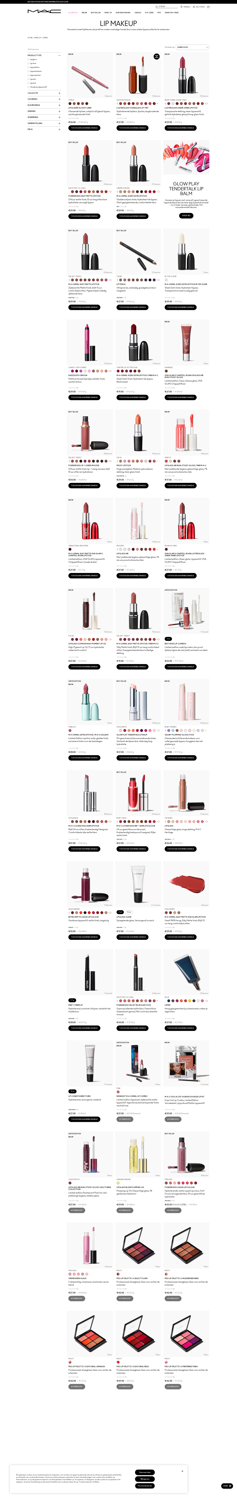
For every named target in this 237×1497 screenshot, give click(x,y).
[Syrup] (82, 103)
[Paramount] (137, 191)
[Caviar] (150, 280)
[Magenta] (202, 1000)
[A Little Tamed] (89, 461)
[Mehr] (101, 280)
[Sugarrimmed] (85, 639)
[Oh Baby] (168, 821)
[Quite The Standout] (80, 912)
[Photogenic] (150, 730)
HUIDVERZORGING (123, 12)
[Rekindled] (101, 461)
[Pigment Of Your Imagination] (181, 103)
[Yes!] (89, 639)
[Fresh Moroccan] (154, 461)
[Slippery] (80, 639)
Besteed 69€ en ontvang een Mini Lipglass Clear (48, 2)
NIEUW (84, 12)
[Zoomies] (145, 103)
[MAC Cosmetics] (44, 11)
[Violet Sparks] (198, 730)
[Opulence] (72, 821)
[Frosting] (170, 461)
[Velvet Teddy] (72, 280)
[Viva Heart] (166, 912)
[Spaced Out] (89, 371)
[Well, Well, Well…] (189, 103)
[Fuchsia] (177, 1000)
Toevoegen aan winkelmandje (84, 128)
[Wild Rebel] (150, 1000)
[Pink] (118, 1091)
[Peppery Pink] (145, 1000)
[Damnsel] (166, 371)
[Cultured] (189, 821)
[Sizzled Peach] (124, 103)
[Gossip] (150, 821)
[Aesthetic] (174, 461)
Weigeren (144, 1479)
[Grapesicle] (76, 639)
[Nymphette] (177, 821)
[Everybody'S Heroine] (133, 639)
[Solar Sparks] (194, 730)
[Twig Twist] (93, 280)
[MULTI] (118, 1274)
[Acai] (70, 103)
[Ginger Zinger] (118, 1183)
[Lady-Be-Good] (76, 912)
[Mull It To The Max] (76, 280)
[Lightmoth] (70, 1183)
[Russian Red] (150, 639)
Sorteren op (170, 47)
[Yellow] (189, 1000)
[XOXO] (133, 103)
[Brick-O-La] (126, 371)
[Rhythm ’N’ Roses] (170, 1183)
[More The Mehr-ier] (178, 1183)
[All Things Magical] (198, 821)
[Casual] (178, 461)
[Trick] (141, 730)
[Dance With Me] (93, 912)
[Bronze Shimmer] (133, 461)
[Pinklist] (70, 730)
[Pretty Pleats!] (80, 461)
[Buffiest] (97, 461)
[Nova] (173, 730)
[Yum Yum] (106, 639)
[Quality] (141, 549)
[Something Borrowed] (85, 461)
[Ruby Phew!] (97, 912)
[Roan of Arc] (166, 549)
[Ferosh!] (166, 1183)
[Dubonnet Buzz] (97, 191)
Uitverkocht (125, 1119)
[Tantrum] (93, 639)
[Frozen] (124, 549)
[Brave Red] (145, 191)
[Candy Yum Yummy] (72, 371)
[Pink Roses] (174, 1183)
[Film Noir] (141, 191)
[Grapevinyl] (154, 103)
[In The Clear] (166, 280)
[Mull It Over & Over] (106, 821)
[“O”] (120, 461)
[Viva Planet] (174, 912)
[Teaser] (85, 821)
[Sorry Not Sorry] (191, 1183)
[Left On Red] (154, 191)
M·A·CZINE (149, 12)
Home (30, 38)
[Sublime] (133, 549)
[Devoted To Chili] (72, 191)
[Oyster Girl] (185, 821)
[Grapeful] (76, 371)
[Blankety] (133, 191)
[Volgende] (158, 103)
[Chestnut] (86, 103)
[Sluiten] (182, 1471)
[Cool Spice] (74, 103)
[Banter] (124, 730)
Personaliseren (145, 1486)
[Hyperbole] (154, 821)
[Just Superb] (78, 1274)
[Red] (185, 1000)
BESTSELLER (96, 12)
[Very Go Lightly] (173, 821)
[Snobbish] (137, 549)
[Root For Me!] (145, 280)
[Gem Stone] (93, 371)
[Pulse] (72, 639)
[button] (227, 1486)
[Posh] (76, 821)
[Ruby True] (120, 821)
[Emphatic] (145, 821)
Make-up (37, 38)
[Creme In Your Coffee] (139, 371)
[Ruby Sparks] (189, 730)
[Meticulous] (80, 821)
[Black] (194, 1000)
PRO (159, 12)
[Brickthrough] (106, 191)
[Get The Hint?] (106, 280)
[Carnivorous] (101, 912)
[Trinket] (137, 103)
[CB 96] (137, 461)
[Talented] (150, 549)
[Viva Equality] (178, 912)
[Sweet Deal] (97, 280)
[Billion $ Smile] (187, 1183)
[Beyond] (145, 730)
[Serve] (137, 730)
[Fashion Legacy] (89, 912)
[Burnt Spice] (106, 912)
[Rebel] (130, 371)
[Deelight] (82, 1274)
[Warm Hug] (76, 461)
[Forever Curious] (154, 639)
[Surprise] (173, 103)
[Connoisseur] (101, 821)
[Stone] (124, 280)
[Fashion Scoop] (86, 1274)
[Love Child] (202, 821)
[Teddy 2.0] (85, 191)
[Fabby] (141, 461)
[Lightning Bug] (106, 371)
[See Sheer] (150, 103)
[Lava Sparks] (181, 730)
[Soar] (89, 280)
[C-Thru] (181, 821)
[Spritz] (166, 461)
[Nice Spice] (124, 1000)
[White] (198, 1000)
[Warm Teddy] (80, 280)
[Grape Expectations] (154, 280)
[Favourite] (120, 730)
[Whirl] (85, 280)
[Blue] (168, 1000)
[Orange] (181, 1000)
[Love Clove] (137, 1000)
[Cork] (120, 280)
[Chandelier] (97, 371)
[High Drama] (72, 912)
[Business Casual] (129, 103)
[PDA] (177, 103)
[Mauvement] (97, 639)
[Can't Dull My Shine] (185, 103)
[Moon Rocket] (101, 371)
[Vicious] (89, 821)
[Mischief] (97, 821)
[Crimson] (173, 1000)
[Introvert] (129, 730)
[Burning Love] (195, 1183)
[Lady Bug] (198, 103)
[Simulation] (177, 730)
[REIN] (93, 821)
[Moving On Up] (101, 191)
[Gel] (145, 461)
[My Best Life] (89, 191)
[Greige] (137, 280)
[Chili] (137, 639)
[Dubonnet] (122, 371)
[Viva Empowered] (170, 912)
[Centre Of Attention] (150, 191)
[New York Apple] (150, 461)
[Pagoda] (70, 1274)
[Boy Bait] (101, 639)
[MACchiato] (78, 103)
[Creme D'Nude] (120, 191)
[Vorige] (118, 103)
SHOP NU (186, 216)
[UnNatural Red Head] (70, 549)
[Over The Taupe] (106, 461)
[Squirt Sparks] (202, 730)
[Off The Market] (93, 191)
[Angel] (124, 461)
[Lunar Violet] (80, 371)
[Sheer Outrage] (120, 1000)
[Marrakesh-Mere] (154, 1000)
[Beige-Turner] (133, 280)
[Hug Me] (194, 103)
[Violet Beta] (168, 730)
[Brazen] (141, 821)
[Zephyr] (120, 549)
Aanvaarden (145, 1472)
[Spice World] (141, 1000)
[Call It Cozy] (124, 191)
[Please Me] (194, 821)
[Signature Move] (202, 103)
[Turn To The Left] (76, 191)
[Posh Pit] (120, 103)
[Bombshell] (129, 461)
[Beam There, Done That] (168, 103)
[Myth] (129, 191)
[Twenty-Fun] (80, 191)
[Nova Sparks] (185, 730)
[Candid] (133, 730)
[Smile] (154, 730)
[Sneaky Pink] (141, 103)
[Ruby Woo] (124, 639)
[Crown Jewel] (85, 371)
